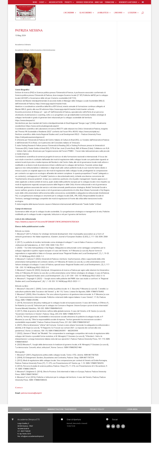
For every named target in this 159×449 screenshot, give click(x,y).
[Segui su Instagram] (123, 426)
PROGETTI (68, 2)
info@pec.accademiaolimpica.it (32, 436)
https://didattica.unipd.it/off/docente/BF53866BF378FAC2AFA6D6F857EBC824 (47, 222)
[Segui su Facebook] (118, 426)
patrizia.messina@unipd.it (31, 393)
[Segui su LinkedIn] (113, 426)
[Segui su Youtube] (108, 426)
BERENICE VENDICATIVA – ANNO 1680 (89, 2)
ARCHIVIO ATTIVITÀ (55, 2)
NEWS (35, 2)
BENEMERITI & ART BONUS (128, 2)
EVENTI (41, 2)
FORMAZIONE (109, 2)
